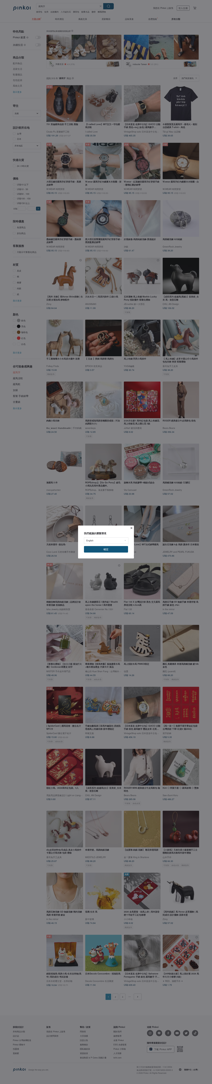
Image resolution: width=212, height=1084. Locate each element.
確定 (106, 549)
